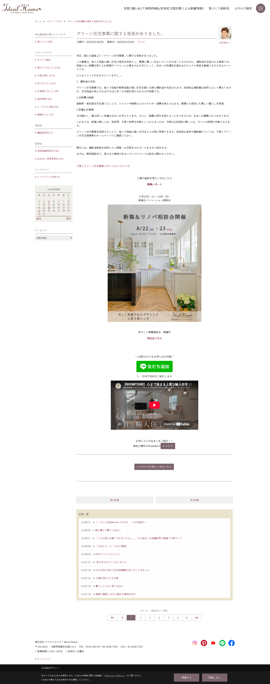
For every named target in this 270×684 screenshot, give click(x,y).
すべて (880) (44, 59)
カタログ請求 (243, 8)
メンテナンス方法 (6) (48, 176)
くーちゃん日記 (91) (48, 106)
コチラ (169, 446)
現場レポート (154, 184)
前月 (39, 218)
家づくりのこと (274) (48, 67)
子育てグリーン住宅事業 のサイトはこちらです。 (104, 166)
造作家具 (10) (44, 98)
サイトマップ (43, 659)
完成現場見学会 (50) (48, 150)
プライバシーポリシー (115, 675)
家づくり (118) (44, 41)
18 (49, 207)
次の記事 (194, 500)
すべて (141, 42)
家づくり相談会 (219, 8)
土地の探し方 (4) (46, 75)
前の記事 (114, 500)
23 (39, 210)
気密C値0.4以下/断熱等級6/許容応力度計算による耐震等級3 (164, 8)
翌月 (68, 218)
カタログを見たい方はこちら (155, 467)
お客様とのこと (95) (48, 91)
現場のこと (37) (45, 114)
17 (44, 207)
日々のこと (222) (46, 83)
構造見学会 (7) (45, 132)
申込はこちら (154, 338)
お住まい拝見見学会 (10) (50, 158)
